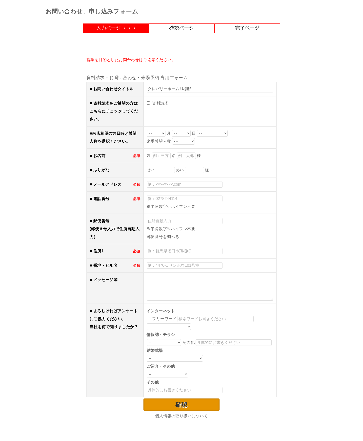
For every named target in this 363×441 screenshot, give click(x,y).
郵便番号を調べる (163, 237)
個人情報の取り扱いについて (181, 416)
